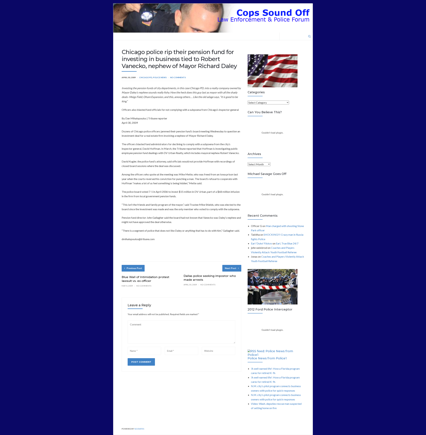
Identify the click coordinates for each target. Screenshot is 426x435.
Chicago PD (145, 77)
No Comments (178, 77)
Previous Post (134, 268)
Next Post (230, 268)
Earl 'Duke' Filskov (261, 243)
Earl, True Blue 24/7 (287, 243)
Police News (160, 77)
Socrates (139, 429)
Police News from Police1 (267, 358)
